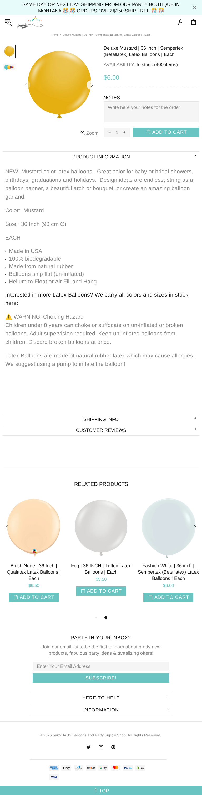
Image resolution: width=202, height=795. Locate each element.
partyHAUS (30, 22)
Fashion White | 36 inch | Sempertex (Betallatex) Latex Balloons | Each (168, 572)
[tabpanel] (33, 555)
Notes (112, 97)
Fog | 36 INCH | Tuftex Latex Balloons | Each (101, 569)
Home (55, 34)
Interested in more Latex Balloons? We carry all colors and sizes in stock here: (96, 299)
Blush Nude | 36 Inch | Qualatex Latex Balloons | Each (34, 572)
